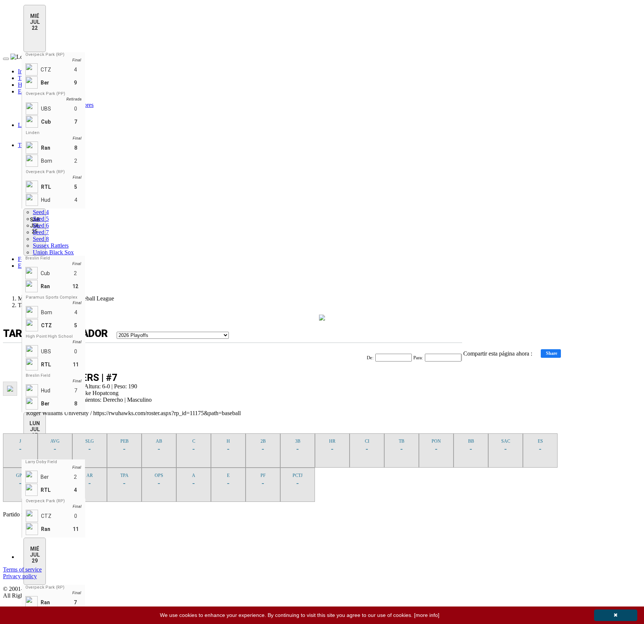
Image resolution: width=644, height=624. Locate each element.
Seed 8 (41, 239)
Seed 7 (41, 232)
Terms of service (22, 569)
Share (551, 353)
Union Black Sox (53, 252)
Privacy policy (20, 576)
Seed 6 (41, 225)
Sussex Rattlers (51, 245)
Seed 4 (41, 212)
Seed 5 (41, 219)
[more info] (426, 615)
